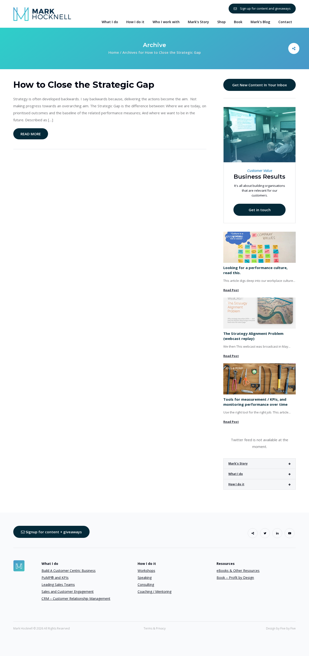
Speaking (145, 577)
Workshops (146, 570)
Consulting (146, 584)
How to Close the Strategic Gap (83, 84)
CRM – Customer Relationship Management (76, 598)
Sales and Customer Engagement (68, 591)
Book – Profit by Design (235, 577)
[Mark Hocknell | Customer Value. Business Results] (42, 13)
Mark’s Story (238, 463)
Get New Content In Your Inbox (259, 84)
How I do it (236, 484)
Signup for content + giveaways (53, 531)
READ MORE (31, 133)
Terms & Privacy (155, 628)
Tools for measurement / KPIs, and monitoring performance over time (255, 402)
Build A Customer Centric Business (69, 570)
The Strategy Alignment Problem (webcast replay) (253, 336)
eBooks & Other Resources (238, 570)
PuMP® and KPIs (55, 577)
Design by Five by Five (281, 628)
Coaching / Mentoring (154, 591)
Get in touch (260, 209)
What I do (235, 474)
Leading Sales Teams (58, 584)
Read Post (231, 290)
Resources (226, 563)
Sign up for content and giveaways (265, 8)
